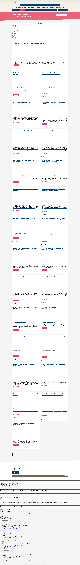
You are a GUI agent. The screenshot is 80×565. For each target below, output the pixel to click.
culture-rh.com (45, 291)
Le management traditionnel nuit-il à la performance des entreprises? (52, 131)
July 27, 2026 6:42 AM (52, 350)
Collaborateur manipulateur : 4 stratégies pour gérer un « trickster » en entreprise (24, 131)
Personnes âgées (28, 10)
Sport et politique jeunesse (62, 10)
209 (13, 455)
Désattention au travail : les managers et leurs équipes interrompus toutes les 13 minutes (53, 394)
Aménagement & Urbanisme (37, 5)
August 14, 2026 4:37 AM (23, 87)
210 (13, 456)
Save (1, 563)
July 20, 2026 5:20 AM (23, 408)
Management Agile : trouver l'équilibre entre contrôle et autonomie (53, 249)
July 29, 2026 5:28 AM (22, 291)
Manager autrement (20, 15)
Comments (4, 539)
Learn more (40, 492)
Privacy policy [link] (3, 516)
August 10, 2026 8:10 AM (23, 145)
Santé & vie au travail (43, 10)
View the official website (13, 528)
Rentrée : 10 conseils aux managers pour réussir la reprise (25, 73)
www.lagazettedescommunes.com (47, 175)
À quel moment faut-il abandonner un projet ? (53, 336)
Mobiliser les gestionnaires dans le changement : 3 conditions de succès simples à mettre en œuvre (54, 220)
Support (4, 553)
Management (23, 10)
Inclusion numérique (16, 10)
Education (37, 7)
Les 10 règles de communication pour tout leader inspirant (25, 308)
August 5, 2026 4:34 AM (23, 175)
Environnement (49, 7)
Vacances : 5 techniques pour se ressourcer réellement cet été (24, 424)
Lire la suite (16, 95)
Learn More (40, 488)
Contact (15, 472)
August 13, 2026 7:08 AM (52, 87)
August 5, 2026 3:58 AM (55, 175)
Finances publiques (56, 7)
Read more (6, 528)
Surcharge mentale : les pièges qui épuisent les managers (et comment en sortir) (53, 189)
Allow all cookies (3, 518)
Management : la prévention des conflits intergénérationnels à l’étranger (52, 161)
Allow (5, 529)
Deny (7, 529)
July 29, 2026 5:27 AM (50, 291)
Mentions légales (40, 477)
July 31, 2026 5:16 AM (51, 234)
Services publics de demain (52, 10)
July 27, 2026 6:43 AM (52, 322)
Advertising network (5, 524)
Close (1, 510)
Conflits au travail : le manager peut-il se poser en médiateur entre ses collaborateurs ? (25, 277)
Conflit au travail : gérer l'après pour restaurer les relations (25, 189)
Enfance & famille (43, 7)
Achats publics (24, 5)
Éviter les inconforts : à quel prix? (21, 102)
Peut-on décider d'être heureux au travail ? (29, 44)
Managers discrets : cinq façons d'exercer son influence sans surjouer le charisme (53, 73)
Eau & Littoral (32, 7)
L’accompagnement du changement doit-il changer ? (24, 219)
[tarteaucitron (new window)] (3, 562)
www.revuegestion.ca (46, 145)
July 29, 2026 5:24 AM (23, 322)
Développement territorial (24, 7)
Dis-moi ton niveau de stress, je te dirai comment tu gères (25, 394)
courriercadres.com (17, 87)
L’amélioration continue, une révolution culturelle (52, 308)
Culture (18, 7)
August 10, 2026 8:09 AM (52, 145)
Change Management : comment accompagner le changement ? (54, 103)
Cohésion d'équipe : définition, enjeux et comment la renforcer (52, 277)
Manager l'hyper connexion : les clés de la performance (23, 365)
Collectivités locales (47, 5)
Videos (3, 559)
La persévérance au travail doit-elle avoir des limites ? (53, 365)
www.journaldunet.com (46, 87)
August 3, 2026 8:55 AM (23, 233)
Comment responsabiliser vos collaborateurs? (24, 336)
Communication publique (55, 5)
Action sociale (30, 5)
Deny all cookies (8, 518)
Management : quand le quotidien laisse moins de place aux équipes (25, 249)
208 (13, 454)
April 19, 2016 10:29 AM (23, 60)
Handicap (61, 7)
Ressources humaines (35, 10)
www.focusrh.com (17, 60)
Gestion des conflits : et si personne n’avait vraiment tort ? (24, 161)
